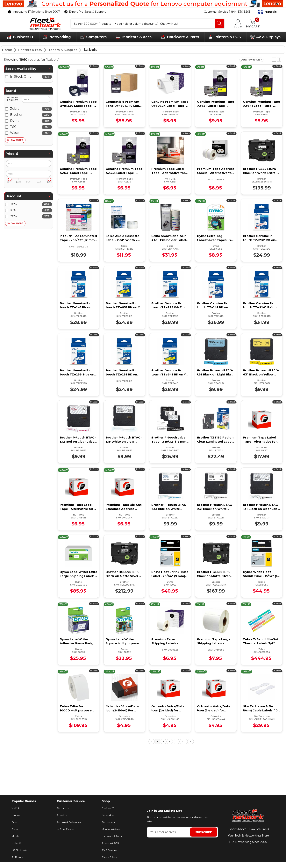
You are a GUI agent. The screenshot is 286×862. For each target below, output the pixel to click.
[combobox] (143, 23)
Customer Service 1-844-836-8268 (227, 11)
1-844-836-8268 (258, 829)
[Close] (277, 4)
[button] (267, 12)
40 (183, 741)
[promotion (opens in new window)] (143, 4)
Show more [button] (15, 140)
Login (238, 26)
